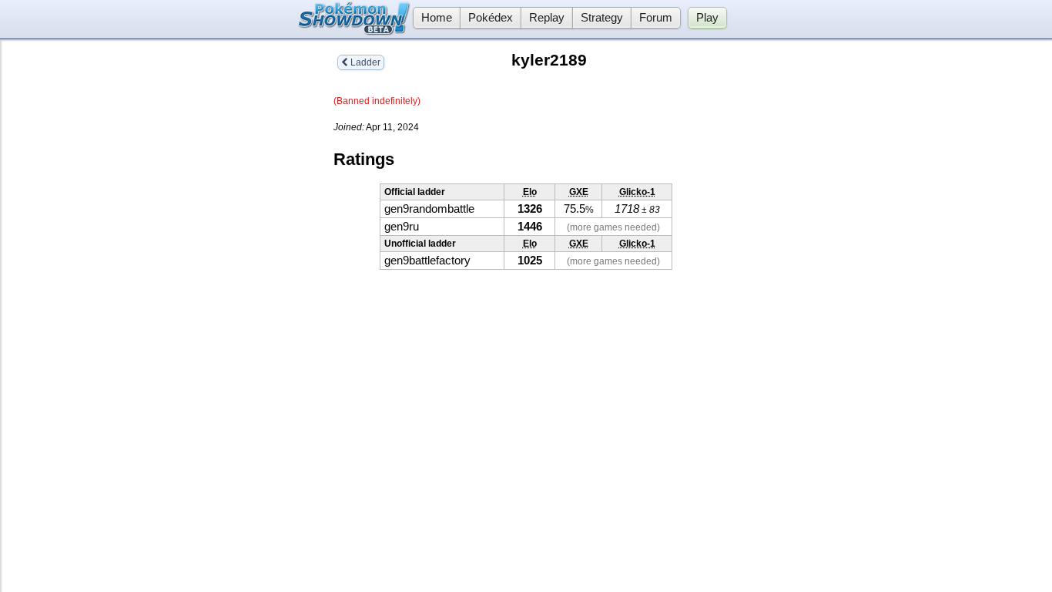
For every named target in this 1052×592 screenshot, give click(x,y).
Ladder (364, 62)
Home (436, 18)
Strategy (602, 18)
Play (707, 18)
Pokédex (490, 18)
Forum (655, 18)
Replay (547, 18)
